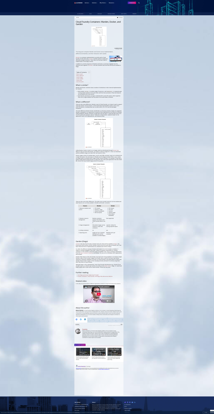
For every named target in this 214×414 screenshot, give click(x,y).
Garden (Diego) (79, 77)
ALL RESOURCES (127, 404)
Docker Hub (116, 150)
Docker (91, 58)
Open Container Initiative (86, 253)
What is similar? (79, 74)
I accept (205, 412)
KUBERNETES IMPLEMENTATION (81, 406)
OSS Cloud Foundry (119, 325)
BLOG (125, 406)
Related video (79, 80)
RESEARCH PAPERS (127, 408)
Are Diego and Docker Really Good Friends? (88, 275)
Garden (90, 65)
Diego (115, 244)
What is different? (80, 75)
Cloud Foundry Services (80, 408)
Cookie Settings (77, 412)
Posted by (84, 329)
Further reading (79, 78)
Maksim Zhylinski (119, 48)
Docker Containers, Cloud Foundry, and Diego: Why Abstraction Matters (95, 276)
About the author (80, 81)
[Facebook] (76, 320)
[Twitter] (81, 320)
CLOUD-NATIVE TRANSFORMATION (81, 404)
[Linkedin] (85, 320)
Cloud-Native (110, 325)
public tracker (107, 266)
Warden (78, 57)
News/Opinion (78, 325)
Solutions (77, 410)
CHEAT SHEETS (127, 410)
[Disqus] (99, 378)
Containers (114, 325)
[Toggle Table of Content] (88, 72)
